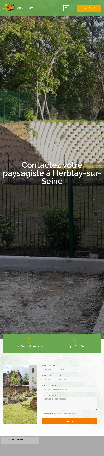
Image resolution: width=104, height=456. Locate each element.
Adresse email (49, 385)
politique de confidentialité (64, 414)
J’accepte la (59, 414)
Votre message (49, 395)
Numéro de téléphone (52, 375)
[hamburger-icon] (66, 8)
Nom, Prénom (48, 365)
